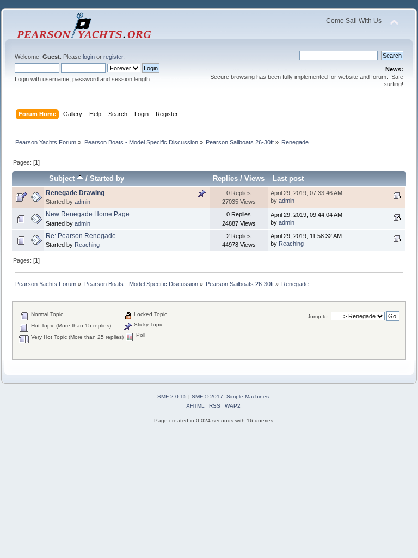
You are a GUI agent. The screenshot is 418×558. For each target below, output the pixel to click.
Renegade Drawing (75, 193)
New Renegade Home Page (88, 214)
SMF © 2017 (207, 396)
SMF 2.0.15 (172, 396)
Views (254, 178)
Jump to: (318, 316)
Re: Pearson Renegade (81, 236)
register (113, 56)
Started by (107, 178)
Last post (288, 178)
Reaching (87, 244)
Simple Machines (247, 396)
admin (82, 201)
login (89, 56)
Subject (63, 178)
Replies (225, 178)
